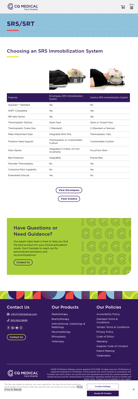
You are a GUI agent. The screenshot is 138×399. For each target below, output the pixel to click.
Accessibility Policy (108, 314)
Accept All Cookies (102, 393)
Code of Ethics (105, 336)
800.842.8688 (19, 320)
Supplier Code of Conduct (112, 346)
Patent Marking (105, 350)
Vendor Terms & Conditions (113, 327)
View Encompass (69, 190)
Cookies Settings (103, 387)
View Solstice (69, 198)
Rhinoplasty (59, 336)
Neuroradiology (61, 331)
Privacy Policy (104, 331)
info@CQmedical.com (24, 314)
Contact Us (23, 262)
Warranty (102, 341)
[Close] (134, 389)
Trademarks (103, 355)
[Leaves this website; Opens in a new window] (8, 328)
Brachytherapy (60, 319)
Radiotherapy (60, 314)
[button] (131, 6)
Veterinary (58, 341)
